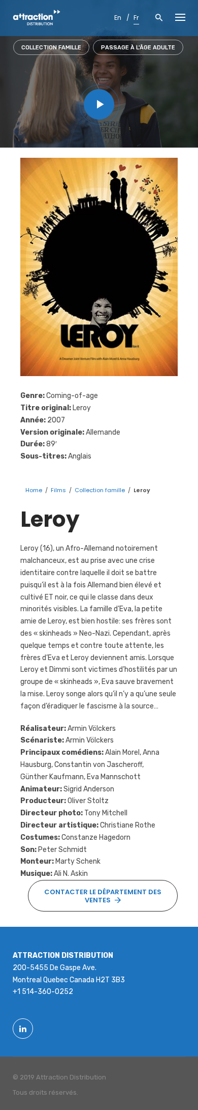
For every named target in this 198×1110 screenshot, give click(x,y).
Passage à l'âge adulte (138, 47)
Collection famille (51, 47)
